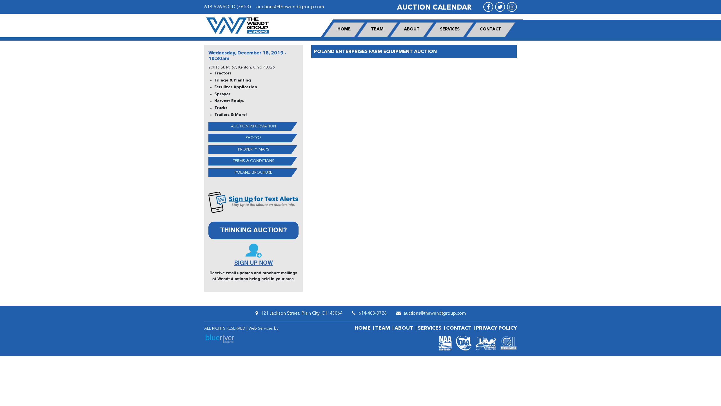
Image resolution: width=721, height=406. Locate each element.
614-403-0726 (373, 313)
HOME (344, 29)
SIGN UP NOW (253, 263)
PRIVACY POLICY (496, 328)
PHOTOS (254, 138)
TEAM (377, 29)
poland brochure (253, 173)
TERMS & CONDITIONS (253, 161)
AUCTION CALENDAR (434, 7)
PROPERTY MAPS (253, 149)
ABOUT (412, 29)
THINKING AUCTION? (253, 230)
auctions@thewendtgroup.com (290, 7)
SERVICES (450, 29)
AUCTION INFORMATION (253, 126)
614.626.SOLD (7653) (227, 7)
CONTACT (490, 29)
